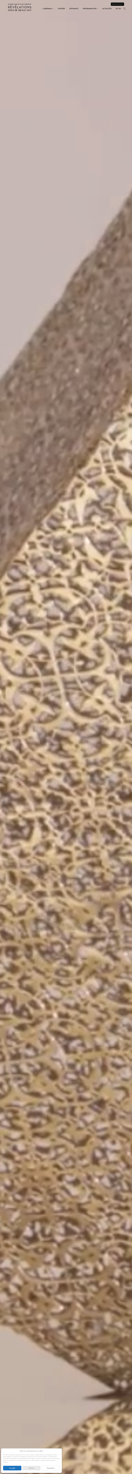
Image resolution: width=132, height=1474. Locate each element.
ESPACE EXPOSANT (117, 4)
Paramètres (51, 1468)
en (120, 8)
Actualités (106, 8)
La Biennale (47, 8)
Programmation (89, 8)
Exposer (61, 8)
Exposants (73, 8)
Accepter (12, 1468)
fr (117, 8)
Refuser (31, 1468)
